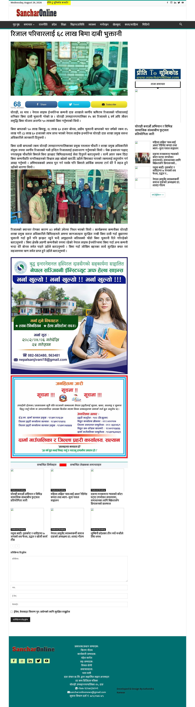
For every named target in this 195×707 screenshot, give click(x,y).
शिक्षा (63, 24)
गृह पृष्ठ (16, 24)
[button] (180, 25)
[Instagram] (171, 3)
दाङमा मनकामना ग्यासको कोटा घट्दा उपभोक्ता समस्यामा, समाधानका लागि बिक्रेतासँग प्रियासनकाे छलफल (106, 499)
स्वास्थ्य (92, 24)
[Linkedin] (175, 3)
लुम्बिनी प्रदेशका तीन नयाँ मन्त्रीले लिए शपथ (107, 535)
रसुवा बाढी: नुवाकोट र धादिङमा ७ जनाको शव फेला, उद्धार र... (164, 170)
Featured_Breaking (18, 490)
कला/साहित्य (131, 24)
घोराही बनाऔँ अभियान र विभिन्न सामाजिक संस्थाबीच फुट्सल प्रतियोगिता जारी (26, 497)
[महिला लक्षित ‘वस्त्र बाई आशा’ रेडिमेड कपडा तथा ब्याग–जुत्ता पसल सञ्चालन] (69, 480)
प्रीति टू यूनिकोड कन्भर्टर (57, 3)
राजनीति (43, 24)
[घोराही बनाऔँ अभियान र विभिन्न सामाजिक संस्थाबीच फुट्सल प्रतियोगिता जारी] (29, 480)
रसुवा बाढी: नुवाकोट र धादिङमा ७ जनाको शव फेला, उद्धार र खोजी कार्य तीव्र (29, 536)
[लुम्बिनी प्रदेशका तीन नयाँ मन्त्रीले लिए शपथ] (109, 519)
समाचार (28, 24)
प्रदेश (54, 24)
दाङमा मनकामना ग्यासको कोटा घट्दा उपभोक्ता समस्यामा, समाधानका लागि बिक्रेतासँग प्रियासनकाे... (167, 159)
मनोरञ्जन (104, 24)
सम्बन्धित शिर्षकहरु (47, 465)
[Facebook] (167, 3)
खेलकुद (117, 24)
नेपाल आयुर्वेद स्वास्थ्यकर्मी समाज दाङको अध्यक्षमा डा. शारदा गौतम (67, 535)
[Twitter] (179, 3)
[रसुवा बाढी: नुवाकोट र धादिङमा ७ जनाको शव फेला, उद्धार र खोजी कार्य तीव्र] (29, 519)
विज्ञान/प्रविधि (77, 24)
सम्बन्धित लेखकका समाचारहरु (85, 465)
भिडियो (145, 24)
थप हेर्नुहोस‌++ (156, 194)
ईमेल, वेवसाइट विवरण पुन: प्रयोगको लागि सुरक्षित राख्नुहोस (42, 612)
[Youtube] (182, 3)
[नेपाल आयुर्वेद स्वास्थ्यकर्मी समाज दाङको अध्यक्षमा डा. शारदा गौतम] (69, 519)
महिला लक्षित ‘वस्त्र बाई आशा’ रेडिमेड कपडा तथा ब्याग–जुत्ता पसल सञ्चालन (69, 497)
